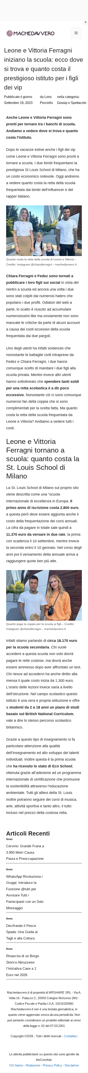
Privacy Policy (52, 1065)
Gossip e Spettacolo (71, 103)
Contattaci (70, 1036)
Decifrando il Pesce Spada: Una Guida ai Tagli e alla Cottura (22, 932)
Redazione (33, 1065)
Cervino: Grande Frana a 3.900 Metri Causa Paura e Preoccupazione (25, 852)
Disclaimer (72, 1065)
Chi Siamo (16, 1065)
